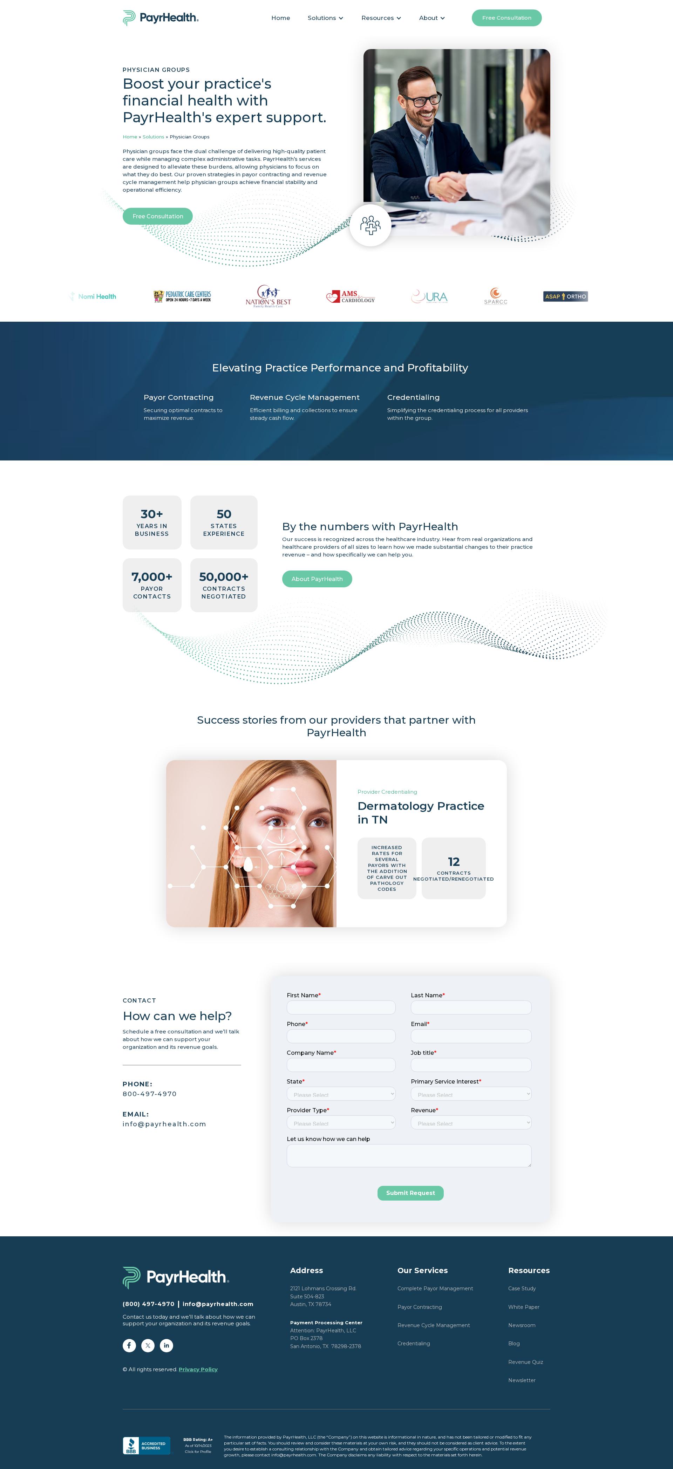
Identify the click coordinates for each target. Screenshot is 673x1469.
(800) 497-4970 (149, 1304)
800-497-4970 (150, 1089)
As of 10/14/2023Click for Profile (198, 1445)
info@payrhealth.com (164, 1119)
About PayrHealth (317, 579)
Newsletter (522, 1380)
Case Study (522, 1288)
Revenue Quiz (525, 1362)
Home (280, 17)
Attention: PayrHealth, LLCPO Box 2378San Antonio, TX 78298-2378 (326, 1334)
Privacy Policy (198, 1369)
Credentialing (413, 1343)
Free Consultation (506, 17)
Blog (514, 1343)
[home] (164, 17)
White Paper (523, 1307)
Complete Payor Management (435, 1288)
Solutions (153, 136)
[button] (326, 17)
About (428, 17)
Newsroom (522, 1325)
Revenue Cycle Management (433, 1325)
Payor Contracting (419, 1307)
